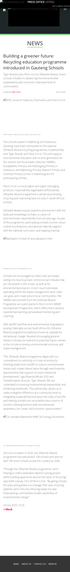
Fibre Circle (16, 92)
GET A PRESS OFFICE (61, 6)
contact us (40, 564)
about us (26, 564)
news (16, 564)
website (52, 564)
